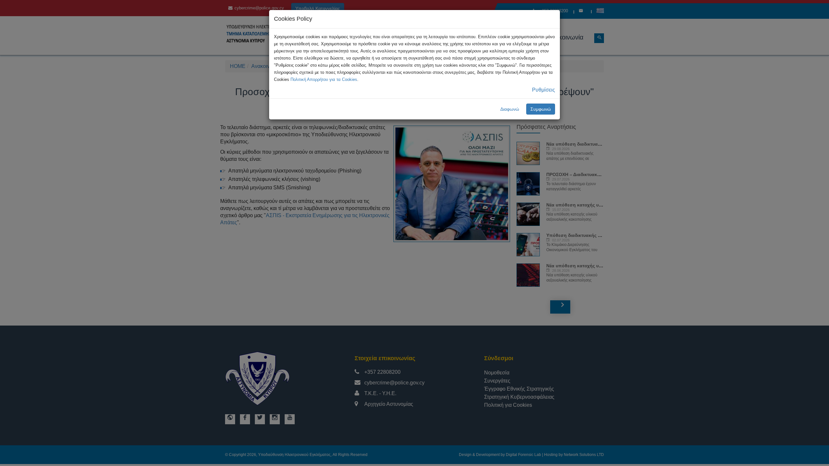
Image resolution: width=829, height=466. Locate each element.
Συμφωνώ (540, 109)
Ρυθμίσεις (543, 90)
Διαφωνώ (509, 109)
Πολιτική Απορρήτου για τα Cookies (323, 79)
